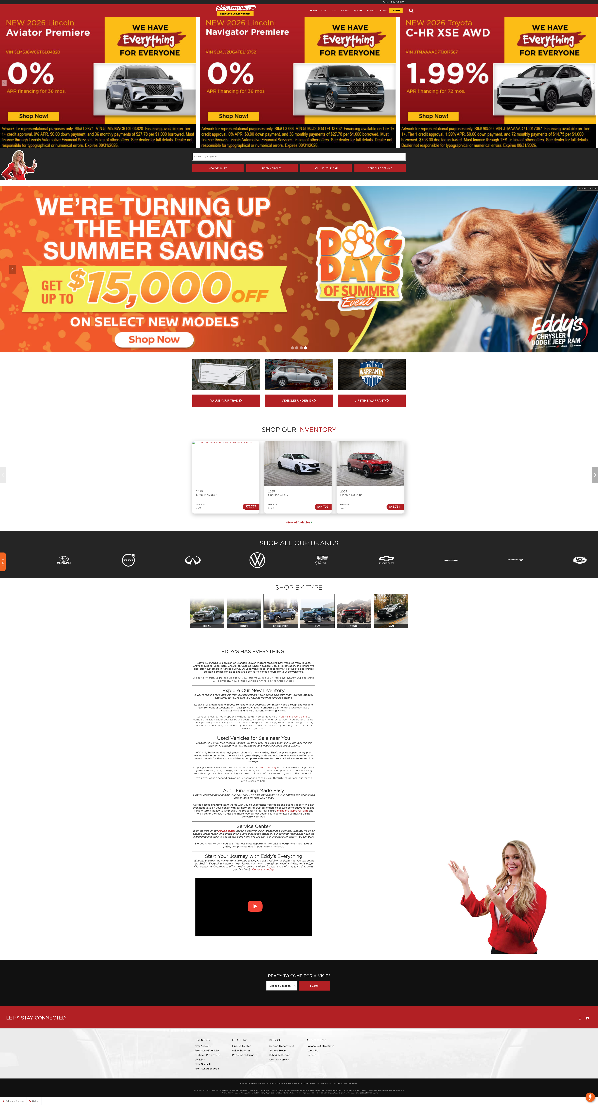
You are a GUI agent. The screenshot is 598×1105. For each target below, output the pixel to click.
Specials (358, 11)
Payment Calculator (244, 1055)
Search (314, 985)
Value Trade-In (241, 1050)
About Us (312, 1050)
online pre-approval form (292, 810)
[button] (292, 347)
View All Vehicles (298, 522)
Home (313, 11)
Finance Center (241, 1046)
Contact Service (279, 1059)
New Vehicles (218, 168)
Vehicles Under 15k (298, 400)
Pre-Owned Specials (207, 1068)
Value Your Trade (225, 400)
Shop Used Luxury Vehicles (235, 14)
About (383, 11)
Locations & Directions (320, 1046)
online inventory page (294, 716)
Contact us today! (263, 869)
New (323, 11)
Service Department (281, 1046)
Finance (371, 11)
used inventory (267, 767)
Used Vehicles (272, 168)
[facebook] (580, 1018)
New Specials (203, 1064)
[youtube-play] (588, 1018)
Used (333, 11)
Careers (396, 11)
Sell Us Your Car (326, 168)
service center (226, 831)
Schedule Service (380, 168)
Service (345, 11)
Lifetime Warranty (371, 400)
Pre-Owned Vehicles (207, 1050)
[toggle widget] (590, 1097)
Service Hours (277, 1050)
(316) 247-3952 (397, 2)
